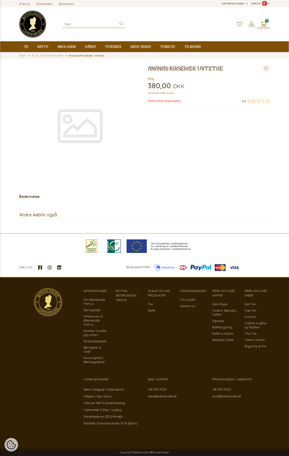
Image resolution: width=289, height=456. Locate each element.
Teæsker (113, 46)
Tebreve (167, 46)
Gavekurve (187, 306)
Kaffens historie (222, 333)
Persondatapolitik (95, 341)
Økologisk (67, 46)
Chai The (250, 333)
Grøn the (250, 310)
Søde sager (140, 46)
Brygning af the (255, 346)
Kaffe (43, 46)
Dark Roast (219, 304)
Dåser (90, 46)
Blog (26, 4)
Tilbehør (192, 46)
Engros (68, 4)
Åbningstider (92, 310)
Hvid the (250, 317)
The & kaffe (188, 299)
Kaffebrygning (222, 327)
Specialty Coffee (223, 340)
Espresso (218, 321)
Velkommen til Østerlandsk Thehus (93, 320)
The (150, 304)
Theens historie (255, 340)
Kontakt (46, 4)
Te (26, 46)
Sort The (250, 304)
